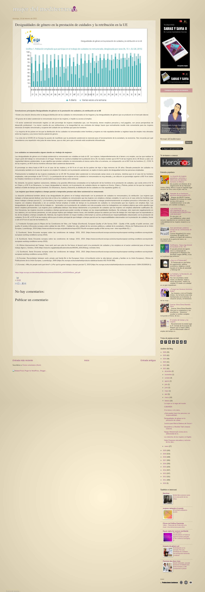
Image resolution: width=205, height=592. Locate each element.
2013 (165, 473)
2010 (165, 483)
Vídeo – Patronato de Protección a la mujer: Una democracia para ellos (174, 526)
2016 (165, 463)
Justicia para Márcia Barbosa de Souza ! (178, 423)
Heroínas (166, 493)
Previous (159, 116)
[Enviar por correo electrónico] (16, 283)
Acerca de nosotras (12, 591)
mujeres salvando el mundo (173, 508)
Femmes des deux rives (171, 561)
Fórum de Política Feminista (173, 523)
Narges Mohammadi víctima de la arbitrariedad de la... (175, 433)
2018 (165, 457)
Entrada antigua (148, 360)
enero (167, 446)
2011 (165, 480)
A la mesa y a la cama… (172, 410)
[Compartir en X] (20, 283)
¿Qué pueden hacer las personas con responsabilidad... (177, 414)
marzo (167, 397)
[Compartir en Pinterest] (25, 283)
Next (188, 116)
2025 (165, 355)
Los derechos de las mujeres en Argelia (177, 437)
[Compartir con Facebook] (23, 283)
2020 (165, 450)
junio (166, 387)
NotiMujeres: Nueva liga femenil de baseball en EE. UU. (181, 246)
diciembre (168, 371)
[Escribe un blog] (18, 283)
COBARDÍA (168, 407)
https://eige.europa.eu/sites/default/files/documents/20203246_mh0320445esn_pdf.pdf (47, 272)
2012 (165, 477)
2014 (165, 470)
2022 (165, 365)
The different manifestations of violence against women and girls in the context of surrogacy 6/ (181, 536)
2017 (165, 460)
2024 (165, 359)
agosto (167, 381)
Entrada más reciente (23, 360)
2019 (165, 454)
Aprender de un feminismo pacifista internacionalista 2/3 (180, 194)
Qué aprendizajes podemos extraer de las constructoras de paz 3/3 (180, 229)
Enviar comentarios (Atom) (32, 365)
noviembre (168, 374)
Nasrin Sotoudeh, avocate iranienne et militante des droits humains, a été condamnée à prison (181, 566)
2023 (165, 362)
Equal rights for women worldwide (175, 531)
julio (166, 384)
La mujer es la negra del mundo (175, 403)
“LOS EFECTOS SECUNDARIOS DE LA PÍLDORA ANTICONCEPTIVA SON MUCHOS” (180, 211)
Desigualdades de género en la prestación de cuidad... (174, 419)
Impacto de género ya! (171, 546)
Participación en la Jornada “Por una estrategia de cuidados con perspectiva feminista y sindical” (181, 551)
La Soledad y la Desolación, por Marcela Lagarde (181, 275)
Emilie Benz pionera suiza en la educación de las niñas (181, 497)
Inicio (86, 360)
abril (166, 394)
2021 (165, 368)
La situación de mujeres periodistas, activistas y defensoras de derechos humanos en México (178, 179)
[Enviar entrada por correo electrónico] (17, 278)
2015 (165, 467)
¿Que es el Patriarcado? (178, 260)
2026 (165, 352)
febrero (167, 401)
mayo (167, 391)
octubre (167, 378)
